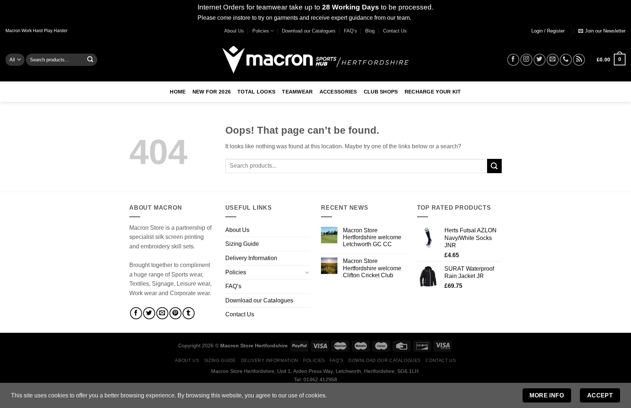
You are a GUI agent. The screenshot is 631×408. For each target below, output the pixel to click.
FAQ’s (350, 31)
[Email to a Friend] (162, 313)
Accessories (338, 92)
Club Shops (381, 92)
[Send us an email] (553, 60)
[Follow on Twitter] (540, 60)
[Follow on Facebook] (513, 60)
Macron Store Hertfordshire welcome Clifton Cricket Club (372, 268)
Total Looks (256, 92)
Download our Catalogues (309, 31)
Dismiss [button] (423, 18)
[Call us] (566, 60)
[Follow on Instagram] (526, 60)
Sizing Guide (242, 244)
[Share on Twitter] (149, 313)
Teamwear (297, 92)
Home (178, 92)
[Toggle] (307, 272)
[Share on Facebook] (136, 313)
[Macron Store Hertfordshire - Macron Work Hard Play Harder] (315, 59)
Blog (370, 31)
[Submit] (90, 59)
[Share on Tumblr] (189, 313)
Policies (260, 31)
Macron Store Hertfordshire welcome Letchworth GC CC (372, 237)
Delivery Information (251, 258)
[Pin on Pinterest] (175, 313)
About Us (234, 31)
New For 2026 (211, 92)
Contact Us (395, 31)
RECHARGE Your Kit (433, 92)
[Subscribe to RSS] (579, 60)
